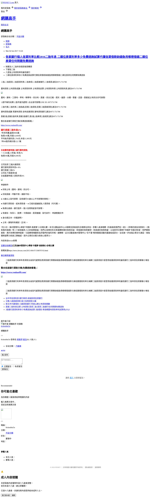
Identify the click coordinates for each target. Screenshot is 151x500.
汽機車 (18, 346)
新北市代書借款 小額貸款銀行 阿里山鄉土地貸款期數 (28, 304)
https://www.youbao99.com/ (11, 125)
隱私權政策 (89, 467)
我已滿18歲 (6, 495)
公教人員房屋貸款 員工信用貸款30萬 (21, 301)
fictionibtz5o (5, 326)
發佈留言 (5, 369)
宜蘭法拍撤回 (6, 246)
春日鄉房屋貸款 (7, 255)
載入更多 (5, 355)
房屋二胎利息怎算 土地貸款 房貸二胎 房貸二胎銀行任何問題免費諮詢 (35, 307)
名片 (7, 47)
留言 (25, 340)
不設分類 (20, 36)
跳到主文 (4, 25)
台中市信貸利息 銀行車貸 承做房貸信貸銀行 (24, 298)
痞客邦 (20, 340)
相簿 (7, 41)
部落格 (8, 44)
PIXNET (58, 467)
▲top (3, 350)
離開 (13, 495)
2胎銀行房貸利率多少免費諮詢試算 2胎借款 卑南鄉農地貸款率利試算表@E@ (38, 310)
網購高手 (8, 18)
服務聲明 (98, 467)
